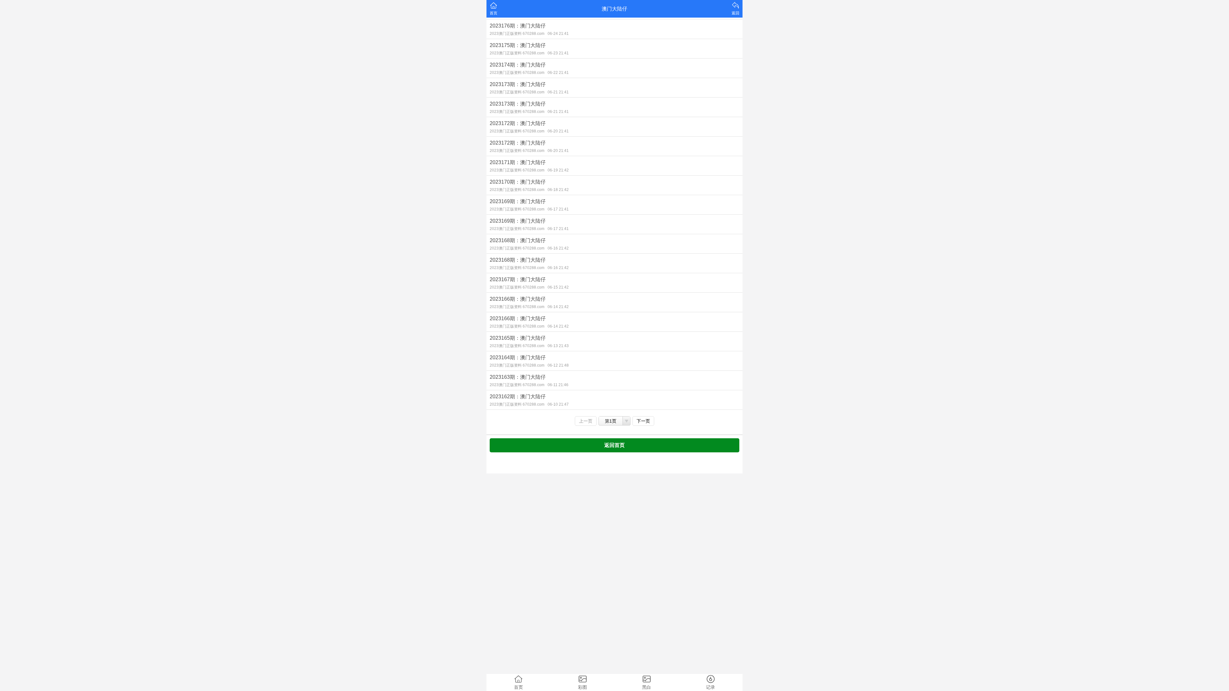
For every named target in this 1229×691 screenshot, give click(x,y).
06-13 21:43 (558, 346)
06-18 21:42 (558, 189)
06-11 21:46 (558, 385)
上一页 (585, 421)
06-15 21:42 (558, 287)
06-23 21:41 (558, 53)
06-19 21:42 (558, 170)
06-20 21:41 (558, 131)
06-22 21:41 (558, 72)
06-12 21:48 (558, 365)
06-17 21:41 (558, 209)
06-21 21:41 (558, 92)
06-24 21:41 (558, 33)
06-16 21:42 (558, 248)
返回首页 (614, 445)
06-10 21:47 (558, 404)
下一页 (643, 421)
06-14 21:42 (558, 307)
